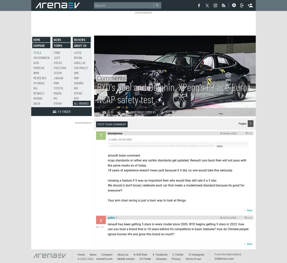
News (57, 39)
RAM (76, 78)
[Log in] (242, 5)
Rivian (78, 57)
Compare (39, 45)
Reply (250, 210)
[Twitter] (207, 5)
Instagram (198, 254)
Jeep (57, 57)
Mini (56, 83)
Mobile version (126, 258)
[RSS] (224, 5)
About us (80, 45)
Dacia (36, 103)
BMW (36, 73)
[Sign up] (250, 5)
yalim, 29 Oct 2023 (121, 139)
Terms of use (193, 258)
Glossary (161, 258)
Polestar (60, 68)
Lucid (77, 52)
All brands (81, 103)
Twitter (179, 254)
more (220, 145)
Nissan (37, 98)
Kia (35, 88)
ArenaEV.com (104, 258)
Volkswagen (41, 57)
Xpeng (78, 93)
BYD (76, 98)
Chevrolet (81, 68)
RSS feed (141, 254)
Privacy (176, 258)
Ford (57, 52)
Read (110, 112)
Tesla (37, 52)
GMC (76, 73)
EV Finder (145, 258)
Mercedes (39, 78)
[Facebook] (199, 5)
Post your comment (143, 112)
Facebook (162, 254)
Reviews (79, 39)
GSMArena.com (224, 258)
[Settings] (234, 5)
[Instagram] (215, 5)
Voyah (58, 103)
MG (55, 98)
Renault (39, 93)
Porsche (39, 68)
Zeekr (58, 73)
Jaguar (58, 78)
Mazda (58, 93)
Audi (36, 63)
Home (36, 39)
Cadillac (80, 63)
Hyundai (38, 83)
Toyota (58, 88)
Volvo (58, 63)
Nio (76, 88)
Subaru (79, 83)
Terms (58, 45)
